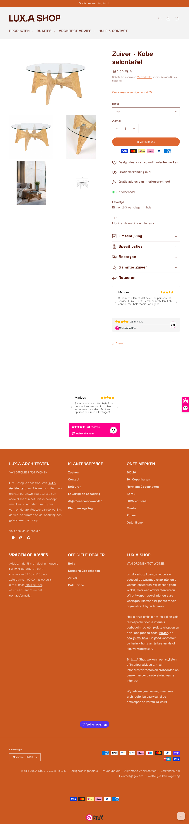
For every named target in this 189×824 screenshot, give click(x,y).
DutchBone (135, 522)
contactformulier (20, 595)
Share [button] (119, 343)
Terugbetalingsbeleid (84, 771)
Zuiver (131, 515)
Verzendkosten (144, 77)
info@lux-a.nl (33, 585)
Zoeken (73, 472)
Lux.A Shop (37, 770)
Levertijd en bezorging (84, 494)
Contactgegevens (131, 776)
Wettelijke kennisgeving (164, 776)
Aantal (116, 121)
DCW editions (136, 501)
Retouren (74, 486)
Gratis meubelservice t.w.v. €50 (132, 92)
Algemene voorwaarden (85, 501)
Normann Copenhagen (143, 486)
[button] (21, 31)
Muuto (131, 508)
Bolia (71, 563)
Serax (131, 494)
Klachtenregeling (80, 508)
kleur (115, 104)
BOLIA (131, 472)
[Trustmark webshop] (94, 818)
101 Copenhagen (138, 479)
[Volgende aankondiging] (178, 3)
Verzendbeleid (170, 771)
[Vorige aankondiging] (10, 3)
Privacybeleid (111, 771)
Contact (73, 479)
